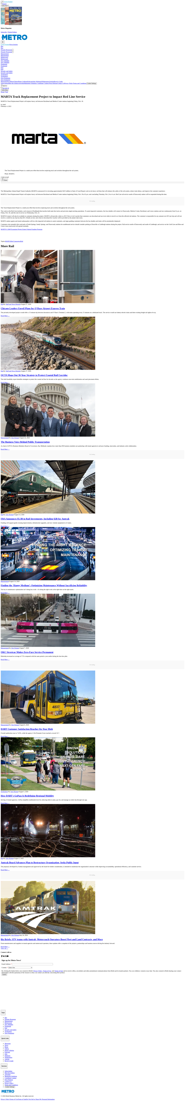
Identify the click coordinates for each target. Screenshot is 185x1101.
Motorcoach (4, 57)
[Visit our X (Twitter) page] (6, 956)
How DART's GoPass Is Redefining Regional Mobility (27, 796)
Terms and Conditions (79, 83)
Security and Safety (7, 71)
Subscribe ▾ (5, 5)
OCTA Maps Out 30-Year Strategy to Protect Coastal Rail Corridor (34, 375)
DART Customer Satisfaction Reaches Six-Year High (27, 729)
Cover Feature (8, 2)
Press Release (53, 83)
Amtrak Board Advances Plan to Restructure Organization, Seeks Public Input (40, 862)
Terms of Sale (22, 1099)
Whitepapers (45, 81)
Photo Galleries (22, 81)
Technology (4, 74)
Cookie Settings (91, 83)
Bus (2, 46)
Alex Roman (15, 438)
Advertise (21, 83)
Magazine (4, 81)
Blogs (12, 81)
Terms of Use (14, 1099)
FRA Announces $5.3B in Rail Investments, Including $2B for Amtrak (35, 519)
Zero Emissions (5, 78)
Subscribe (4, 32)
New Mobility (5, 61)
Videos (16, 81)
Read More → (5, 316)
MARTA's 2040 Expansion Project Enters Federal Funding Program (21, 229)
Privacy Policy (68, 83)
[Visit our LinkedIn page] (4, 956)
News (14, 2)
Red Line (13, 241)
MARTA (8, 241)
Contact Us (60, 83)
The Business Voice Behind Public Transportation (25, 442)
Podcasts (30, 81)
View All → (4, 948)
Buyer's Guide (58, 81)
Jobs (34, 81)
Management (5, 54)
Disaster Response (6, 50)
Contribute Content (43, 83)
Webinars (38, 81)
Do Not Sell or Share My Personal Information (40, 1099)
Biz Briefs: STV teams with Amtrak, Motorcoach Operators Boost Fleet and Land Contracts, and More (52, 939)
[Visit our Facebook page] (2, 956)
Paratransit (4, 64)
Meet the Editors (13, 83)
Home (3, 92)
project (18, 241)
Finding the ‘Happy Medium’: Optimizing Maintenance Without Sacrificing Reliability (44, 585)
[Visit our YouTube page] (7, 956)
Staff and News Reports (13, 304)
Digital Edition (12, 32)
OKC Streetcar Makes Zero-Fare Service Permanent (27, 652)
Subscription (4, 83)
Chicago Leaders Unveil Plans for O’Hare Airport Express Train (33, 308)
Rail (2, 67)
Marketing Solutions (30, 83)
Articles (18, 2)
